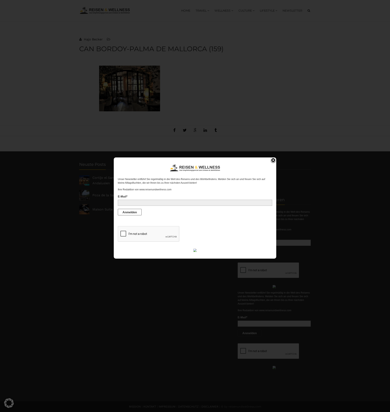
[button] (9, 403)
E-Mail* (122, 196)
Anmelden (129, 212)
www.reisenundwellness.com (155, 189)
